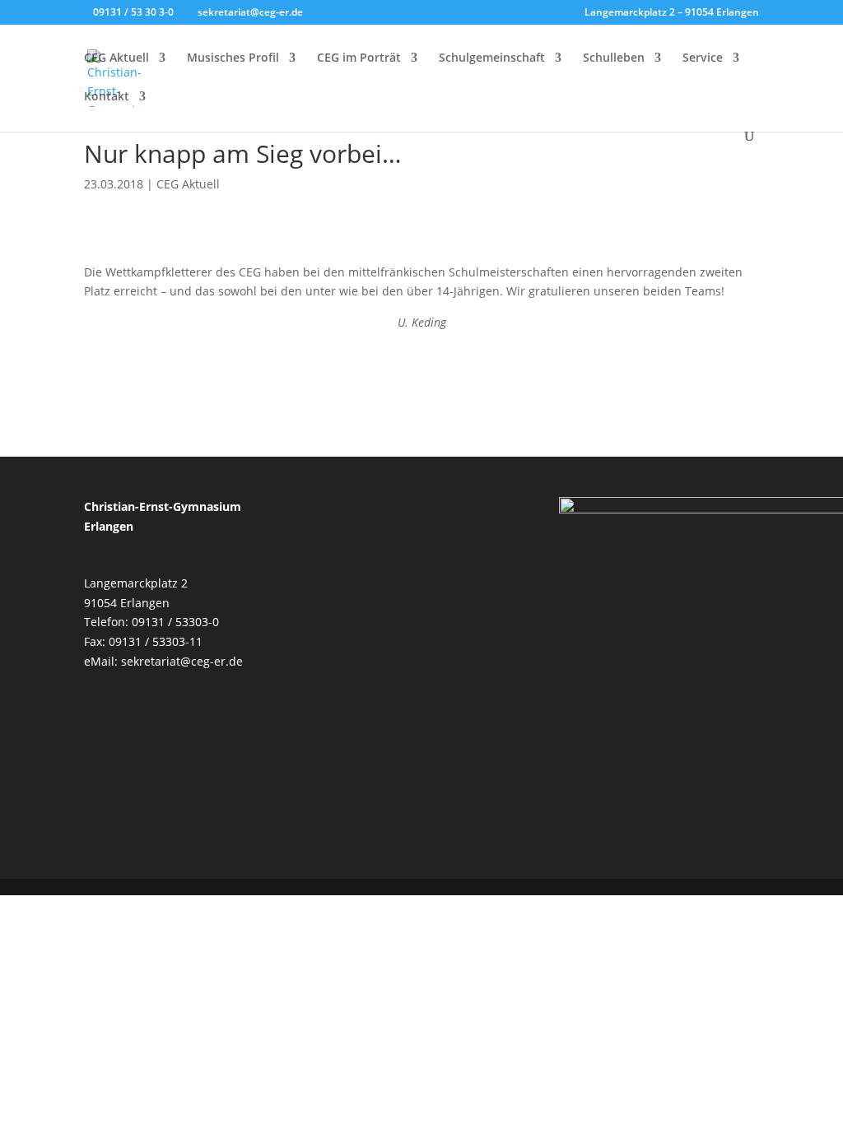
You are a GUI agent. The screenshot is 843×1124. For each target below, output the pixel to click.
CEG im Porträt (359, 58)
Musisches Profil (233, 58)
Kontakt (106, 97)
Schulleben (614, 58)
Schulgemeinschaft (492, 58)
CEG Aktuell (116, 58)
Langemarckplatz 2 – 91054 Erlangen (672, 13)
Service (702, 58)
